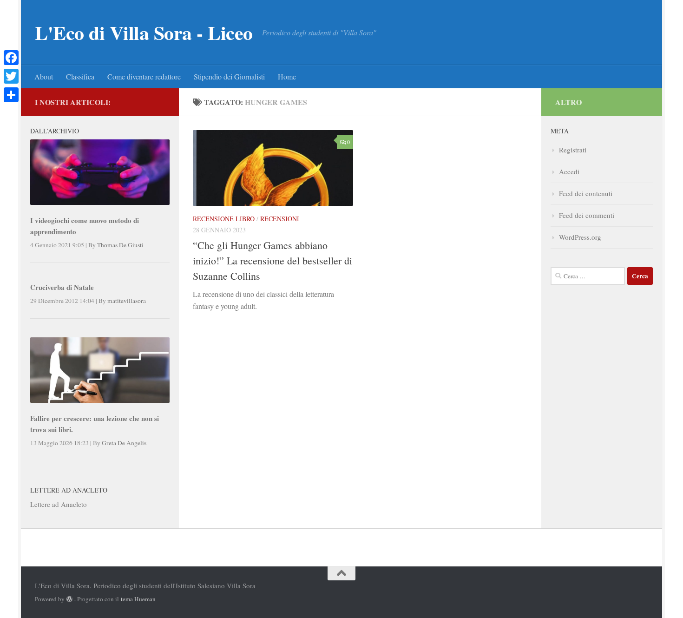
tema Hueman (138, 599)
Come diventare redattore (144, 76)
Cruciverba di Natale (62, 287)
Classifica (80, 76)
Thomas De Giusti (120, 245)
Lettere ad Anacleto (58, 504)
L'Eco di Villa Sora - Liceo (144, 32)
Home (287, 76)
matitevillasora (126, 300)
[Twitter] (11, 76)
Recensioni (279, 218)
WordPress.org (580, 237)
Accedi (569, 171)
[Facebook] (11, 57)
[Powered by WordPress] (69, 599)
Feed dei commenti (586, 215)
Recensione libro (224, 218)
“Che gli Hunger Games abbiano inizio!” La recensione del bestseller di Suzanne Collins (272, 260)
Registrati (572, 149)
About (43, 76)
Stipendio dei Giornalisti (229, 76)
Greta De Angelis (124, 443)
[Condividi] (11, 94)
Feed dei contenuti (585, 193)
